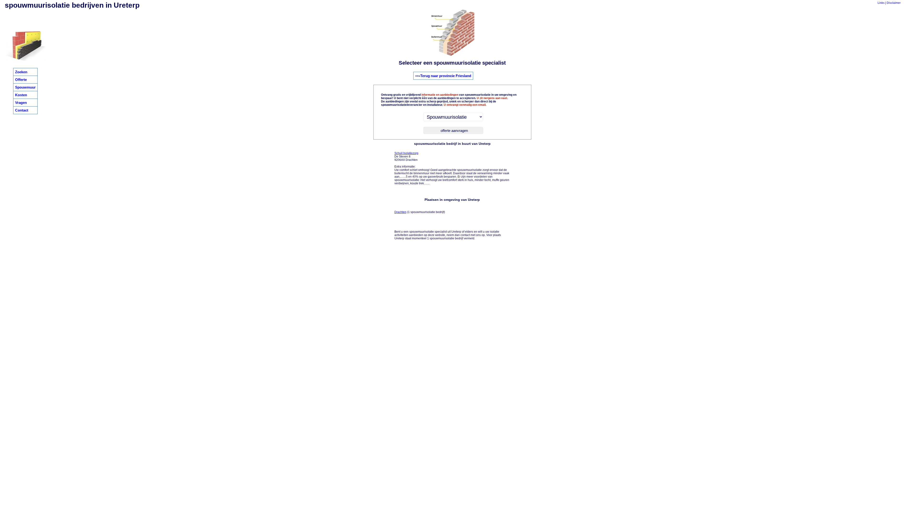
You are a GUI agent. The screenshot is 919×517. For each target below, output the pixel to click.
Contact (21, 110)
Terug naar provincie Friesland (445, 76)
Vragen (21, 103)
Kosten (21, 95)
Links (881, 3)
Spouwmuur (25, 87)
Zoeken (21, 72)
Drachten (400, 212)
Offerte (21, 80)
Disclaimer (894, 3)
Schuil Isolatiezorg (406, 153)
